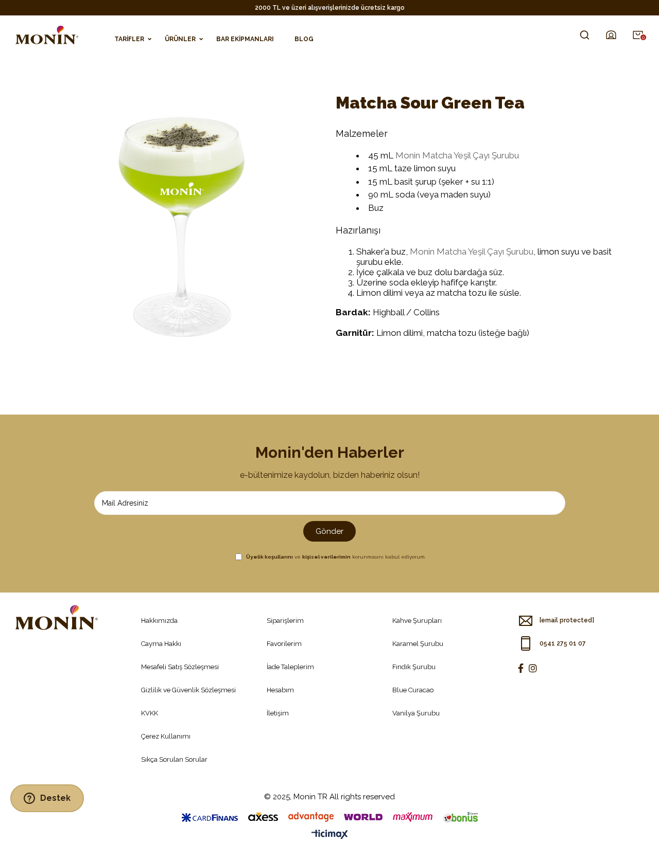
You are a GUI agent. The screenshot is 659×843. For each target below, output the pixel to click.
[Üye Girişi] (611, 35)
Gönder (329, 531)
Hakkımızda (159, 620)
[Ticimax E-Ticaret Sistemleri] (329, 835)
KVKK (149, 713)
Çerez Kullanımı (165, 736)
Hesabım (280, 690)
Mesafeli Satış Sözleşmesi (180, 667)
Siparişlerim (285, 620)
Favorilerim (284, 644)
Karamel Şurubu (417, 644)
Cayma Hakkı (161, 644)
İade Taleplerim (290, 667)
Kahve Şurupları (417, 620)
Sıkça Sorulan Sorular (174, 759)
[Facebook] (521, 668)
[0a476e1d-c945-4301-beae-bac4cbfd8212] (56, 617)
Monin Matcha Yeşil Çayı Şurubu (457, 155)
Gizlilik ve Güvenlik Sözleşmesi (188, 690)
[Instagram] (533, 668)
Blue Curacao (412, 690)
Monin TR (310, 796)
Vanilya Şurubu (416, 713)
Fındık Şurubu (414, 667)
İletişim (278, 713)
